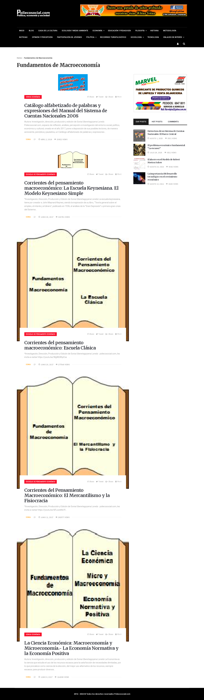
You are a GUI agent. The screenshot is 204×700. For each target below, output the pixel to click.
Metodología (169, 31)
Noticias (23, 37)
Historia (154, 31)
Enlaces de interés (172, 37)
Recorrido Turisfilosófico (113, 37)
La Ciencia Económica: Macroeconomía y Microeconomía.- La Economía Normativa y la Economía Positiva (71, 648)
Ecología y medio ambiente (75, 31)
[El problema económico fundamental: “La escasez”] (139, 155)
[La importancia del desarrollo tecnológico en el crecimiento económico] (139, 183)
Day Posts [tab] (141, 121)
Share (91, 97)
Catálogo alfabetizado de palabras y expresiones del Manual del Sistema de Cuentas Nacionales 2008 (65, 111)
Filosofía (140, 31)
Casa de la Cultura (47, 31)
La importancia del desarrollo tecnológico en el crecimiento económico (162, 176)
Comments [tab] (173, 121)
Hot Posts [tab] (157, 121)
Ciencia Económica (33, 97)
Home (19, 58)
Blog (31, 31)
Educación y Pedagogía (119, 31)
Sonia (28, 139)
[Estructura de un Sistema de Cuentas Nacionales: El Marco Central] (139, 141)
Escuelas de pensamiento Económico (40, 174)
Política (90, 37)
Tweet (100, 97)
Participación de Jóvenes (69, 37)
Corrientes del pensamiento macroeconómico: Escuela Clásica (60, 345)
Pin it (119, 97)
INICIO (21, 31)
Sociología (136, 37)
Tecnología (153, 37)
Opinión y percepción (42, 37)
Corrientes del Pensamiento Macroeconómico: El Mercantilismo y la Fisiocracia (67, 495)
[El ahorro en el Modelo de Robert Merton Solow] (139, 169)
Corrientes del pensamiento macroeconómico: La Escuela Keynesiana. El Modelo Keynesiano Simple (71, 188)
